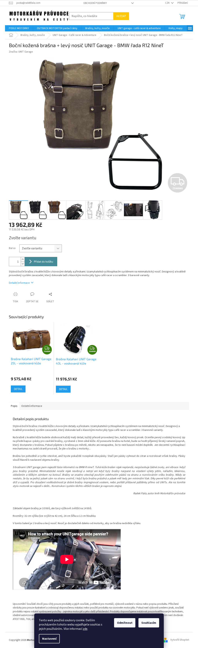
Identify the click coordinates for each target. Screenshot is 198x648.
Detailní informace (19, 283)
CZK (167, 3)
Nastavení (49, 639)
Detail (18, 389)
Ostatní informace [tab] (31, 406)
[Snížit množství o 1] (23, 264)
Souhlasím (148, 623)
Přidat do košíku (43, 261)
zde (85, 629)
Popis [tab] (14, 406)
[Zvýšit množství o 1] (23, 259)
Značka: (21, 52)
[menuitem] (19, 28)
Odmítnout (124, 623)
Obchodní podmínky (95, 3)
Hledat (121, 16)
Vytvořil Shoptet (179, 640)
